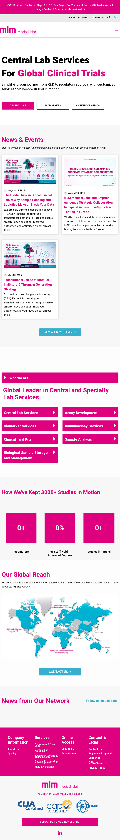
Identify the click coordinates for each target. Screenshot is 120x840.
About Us (13, 749)
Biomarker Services (20, 426)
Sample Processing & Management (46, 762)
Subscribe (94, 758)
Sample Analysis (78, 439)
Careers (73, 17)
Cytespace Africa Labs (45, 745)
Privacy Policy (96, 768)
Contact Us (95, 749)
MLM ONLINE (102, 17)
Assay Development (81, 413)
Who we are (18, 378)
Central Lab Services (21, 413)
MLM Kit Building (44, 767)
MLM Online (68, 749)
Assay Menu (83, 17)
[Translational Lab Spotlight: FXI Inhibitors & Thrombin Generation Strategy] (30, 255)
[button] (60, 377)
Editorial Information (95, 763)
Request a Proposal (100, 753)
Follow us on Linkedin (101, 701)
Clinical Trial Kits (18, 439)
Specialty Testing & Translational (46, 756)
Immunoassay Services (84, 426)
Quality (12, 753)
